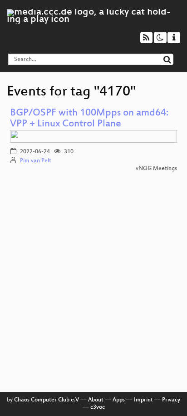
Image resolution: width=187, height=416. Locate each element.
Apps (119, 400)
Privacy (171, 400)
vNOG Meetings (156, 168)
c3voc (97, 407)
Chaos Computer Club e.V (46, 400)
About (95, 400)
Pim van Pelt (35, 161)
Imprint (143, 400)
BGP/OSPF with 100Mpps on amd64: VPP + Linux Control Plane (89, 119)
